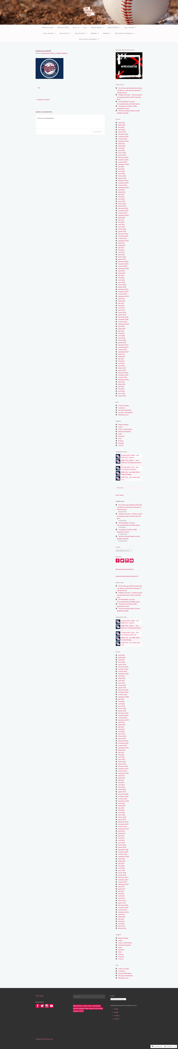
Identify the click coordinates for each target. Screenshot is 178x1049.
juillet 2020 (121, 273)
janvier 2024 (122, 178)
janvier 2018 (122, 342)
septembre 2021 (123, 241)
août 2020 (121, 271)
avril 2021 (121, 252)
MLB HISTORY (64, 33)
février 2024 (122, 176)
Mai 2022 (121, 222)
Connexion (121, 408)
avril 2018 (121, 335)
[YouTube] (132, 560)
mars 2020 (121, 282)
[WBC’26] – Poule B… (128, 457)
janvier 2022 (122, 231)
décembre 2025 (123, 134)
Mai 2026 (121, 127)
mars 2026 (121, 129)
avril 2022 (121, 224)
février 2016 (122, 396)
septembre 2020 (123, 268)
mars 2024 (121, 173)
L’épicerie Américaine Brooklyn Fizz (127, 576)
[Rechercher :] (129, 488)
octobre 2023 (122, 185)
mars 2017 (121, 366)
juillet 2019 (121, 301)
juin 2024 (121, 166)
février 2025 (122, 153)
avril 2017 (121, 363)
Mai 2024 (121, 169)
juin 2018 (121, 331)
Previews (121, 443)
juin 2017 (121, 359)
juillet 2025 (121, 146)
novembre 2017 (123, 347)
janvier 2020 (122, 287)
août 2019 (121, 298)
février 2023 (122, 204)
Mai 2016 (121, 389)
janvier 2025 (122, 155)
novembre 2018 (123, 319)
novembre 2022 (123, 210)
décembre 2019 (123, 289)
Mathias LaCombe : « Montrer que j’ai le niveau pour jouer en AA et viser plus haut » (129, 97)
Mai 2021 (121, 250)
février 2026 (122, 132)
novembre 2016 (123, 375)
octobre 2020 (122, 266)
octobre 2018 (122, 322)
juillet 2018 (121, 328)
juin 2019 (121, 303)
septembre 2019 (123, 296)
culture (120, 427)
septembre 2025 (123, 141)
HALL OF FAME (129, 27)
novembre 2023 (123, 183)
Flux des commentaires (125, 412)
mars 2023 (121, 201)
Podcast (120, 441)
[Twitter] (122, 560)
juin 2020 (121, 275)
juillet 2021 (121, 245)
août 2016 (121, 382)
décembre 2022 (123, 208)
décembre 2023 (123, 180)
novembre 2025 (123, 136)
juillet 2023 (121, 192)
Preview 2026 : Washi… (128, 455)
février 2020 (122, 285)
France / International (125, 429)
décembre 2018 (123, 317)
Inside (120, 434)
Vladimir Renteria (61, 53)
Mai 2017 (121, 361)
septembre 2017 (123, 352)
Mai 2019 (121, 305)
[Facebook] (118, 560)
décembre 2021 (123, 234)
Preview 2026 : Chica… (128, 467)
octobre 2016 (122, 377)
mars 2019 (121, 310)
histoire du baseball (124, 431)
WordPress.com (123, 415)
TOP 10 (120, 445)
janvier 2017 (122, 370)
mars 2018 (121, 338)
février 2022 (122, 229)
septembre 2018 (123, 324)
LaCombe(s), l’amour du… (129, 469)
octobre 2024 (122, 162)
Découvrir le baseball (124, 33)
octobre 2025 (122, 139)
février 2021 (122, 257)
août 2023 (121, 190)
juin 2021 (121, 247)
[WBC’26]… (125, 472)
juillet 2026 (121, 125)
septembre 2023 (123, 187)
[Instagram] (127, 560)
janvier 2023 (122, 206)
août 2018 (121, 326)
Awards (94, 33)
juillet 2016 (121, 384)
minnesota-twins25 (43, 99)
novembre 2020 (123, 264)
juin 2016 (121, 386)
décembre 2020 (123, 261)
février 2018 (122, 340)
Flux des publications (125, 410)
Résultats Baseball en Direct (125, 569)
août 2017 (121, 354)
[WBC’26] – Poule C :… (128, 460)
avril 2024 (121, 171)
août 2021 (121, 243)
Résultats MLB (47, 27)
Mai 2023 (121, 197)
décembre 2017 (123, 345)
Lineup (116, 1009)
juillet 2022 (121, 217)
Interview (121, 436)
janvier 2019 (122, 315)
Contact (116, 1015)
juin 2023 (121, 194)
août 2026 (121, 122)
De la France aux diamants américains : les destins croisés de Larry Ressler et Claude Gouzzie (129, 90)
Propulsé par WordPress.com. (44, 1039)
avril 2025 (121, 148)
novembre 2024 (123, 160)
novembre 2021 (123, 236)
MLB (119, 438)
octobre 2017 (122, 349)
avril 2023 (121, 199)
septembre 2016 (123, 379)
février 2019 (122, 312)
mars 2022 (121, 227)
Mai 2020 (121, 278)
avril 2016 (121, 391)
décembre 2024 (123, 157)
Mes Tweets (120, 495)
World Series (96, 27)
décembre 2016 (123, 372)
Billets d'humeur (123, 424)
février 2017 (122, 368)
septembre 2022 (123, 215)
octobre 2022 (122, 213)
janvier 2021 (122, 259)
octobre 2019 (122, 294)
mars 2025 (121, 150)
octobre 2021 (122, 238)
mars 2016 (121, 393)
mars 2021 (121, 254)
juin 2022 (121, 220)
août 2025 (121, 143)
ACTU (75, 27)
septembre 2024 (123, 164)
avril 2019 (121, 308)
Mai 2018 (121, 333)
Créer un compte (123, 405)
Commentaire (97, 131)
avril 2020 (121, 280)
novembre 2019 (123, 291)
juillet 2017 (121, 356)
